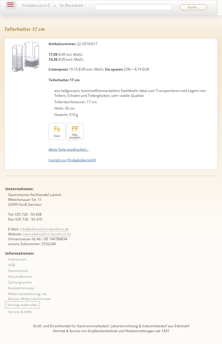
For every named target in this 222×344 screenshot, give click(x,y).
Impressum (17, 259)
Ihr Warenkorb (71, 5)
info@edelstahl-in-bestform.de (44, 229)
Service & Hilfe (20, 311)
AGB (11, 264)
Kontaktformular (21, 288)
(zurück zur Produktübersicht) (72, 160)
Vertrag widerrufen (22, 304)
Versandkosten (20, 276)
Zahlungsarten (20, 282)
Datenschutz (18, 270)
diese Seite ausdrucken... (68, 149)
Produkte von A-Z (36, 5)
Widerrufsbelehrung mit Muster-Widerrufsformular (29, 296)
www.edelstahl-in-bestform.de (47, 234)
